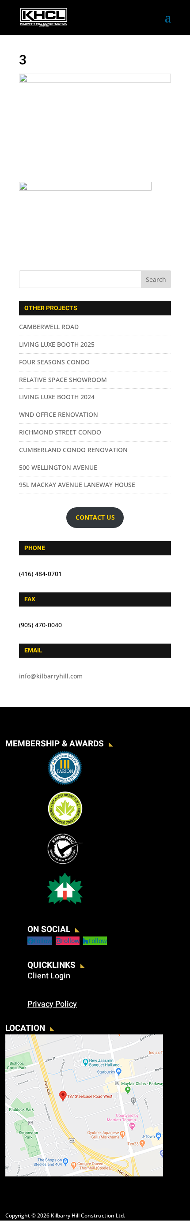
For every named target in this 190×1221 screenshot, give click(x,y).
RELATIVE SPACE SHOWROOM (63, 379)
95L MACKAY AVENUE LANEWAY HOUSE (77, 484)
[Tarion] (65, 784)
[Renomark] (65, 864)
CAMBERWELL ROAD (49, 326)
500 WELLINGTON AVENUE (58, 467)
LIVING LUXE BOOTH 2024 (57, 397)
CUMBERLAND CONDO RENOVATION (73, 450)
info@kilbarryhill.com (51, 676)
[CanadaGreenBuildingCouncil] (65, 824)
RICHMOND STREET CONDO (60, 432)
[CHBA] (65, 904)
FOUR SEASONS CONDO (54, 362)
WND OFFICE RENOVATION (58, 414)
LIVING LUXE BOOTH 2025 (57, 344)
